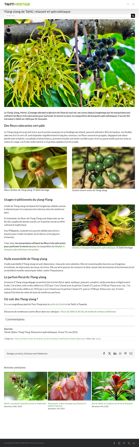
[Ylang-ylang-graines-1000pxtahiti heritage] (103, 147)
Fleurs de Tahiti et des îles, (73, 311)
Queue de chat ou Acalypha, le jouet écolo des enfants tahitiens (67, 404)
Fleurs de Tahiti (21, 338)
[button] (6, 391)
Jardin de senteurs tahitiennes (102, 311)
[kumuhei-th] (103, 205)
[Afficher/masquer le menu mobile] (133, 4)
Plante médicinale (77, 338)
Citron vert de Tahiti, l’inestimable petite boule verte (23, 404)
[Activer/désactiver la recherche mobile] (128, 4)
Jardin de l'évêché (35, 338)
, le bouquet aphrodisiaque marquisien (34, 248)
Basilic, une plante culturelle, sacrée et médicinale (113, 403)
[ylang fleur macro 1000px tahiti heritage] (35, 147)
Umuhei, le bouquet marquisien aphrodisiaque (94, 247)
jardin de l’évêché (59, 304)
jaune (98, 338)
